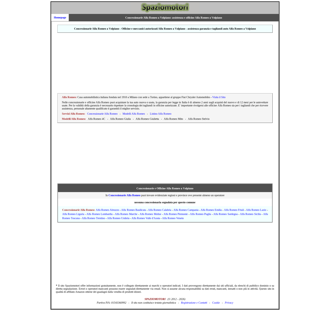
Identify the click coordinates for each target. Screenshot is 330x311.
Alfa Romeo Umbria (118, 218)
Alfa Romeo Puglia (200, 214)
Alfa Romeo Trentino (93, 218)
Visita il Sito (219, 97)
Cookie (216, 302)
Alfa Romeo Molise (150, 214)
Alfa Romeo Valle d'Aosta (145, 218)
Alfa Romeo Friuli (234, 209)
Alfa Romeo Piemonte (175, 214)
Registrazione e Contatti (194, 302)
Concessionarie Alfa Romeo (102, 113)
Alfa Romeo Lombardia (99, 214)
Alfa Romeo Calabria (159, 209)
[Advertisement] (165, 63)
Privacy (229, 302)
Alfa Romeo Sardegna (225, 214)
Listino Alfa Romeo (160, 113)
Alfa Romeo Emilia (211, 209)
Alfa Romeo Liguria (73, 214)
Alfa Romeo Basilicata (133, 209)
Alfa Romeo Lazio (256, 209)
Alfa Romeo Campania (186, 209)
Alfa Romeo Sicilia (250, 214)
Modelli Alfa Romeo (134, 113)
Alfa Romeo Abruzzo (107, 209)
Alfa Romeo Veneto (173, 218)
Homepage (60, 17)
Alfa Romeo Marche (126, 214)
